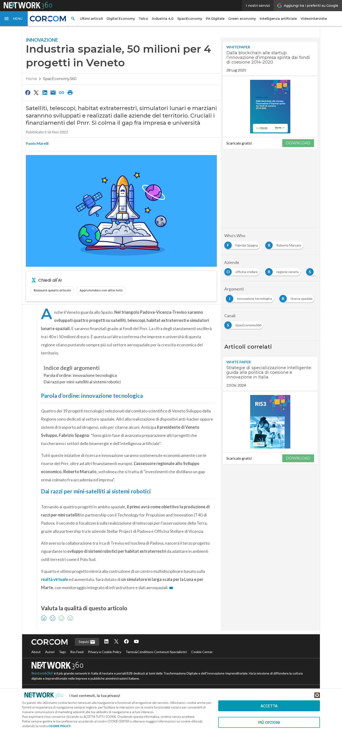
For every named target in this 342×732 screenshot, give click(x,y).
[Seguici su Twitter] (116, 642)
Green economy (242, 19)
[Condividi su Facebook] (27, 92)
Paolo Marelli (37, 143)
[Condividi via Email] (53, 92)
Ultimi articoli (91, 19)
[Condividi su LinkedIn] (44, 92)
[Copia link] (61, 92)
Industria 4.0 (163, 19)
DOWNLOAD (298, 143)
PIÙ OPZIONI (269, 722)
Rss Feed (77, 652)
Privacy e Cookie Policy (104, 652)
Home (31, 79)
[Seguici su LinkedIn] (106, 642)
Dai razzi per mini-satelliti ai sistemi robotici (82, 381)
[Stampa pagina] (70, 92)
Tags (62, 652)
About (36, 652)
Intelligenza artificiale (278, 19)
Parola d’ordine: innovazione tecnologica (80, 375)
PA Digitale (215, 19)
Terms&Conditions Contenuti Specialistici (156, 652)
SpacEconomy (189, 19)
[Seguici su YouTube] (136, 642)
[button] (14, 18)
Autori (49, 652)
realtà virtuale (54, 579)
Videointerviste (314, 19)
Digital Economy (121, 19)
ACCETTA (269, 706)
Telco (143, 19)
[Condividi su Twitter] (36, 92)
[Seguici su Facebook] (126, 642)
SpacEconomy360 (60, 79)
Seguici (84, 642)
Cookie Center (202, 652)
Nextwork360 (42, 673)
